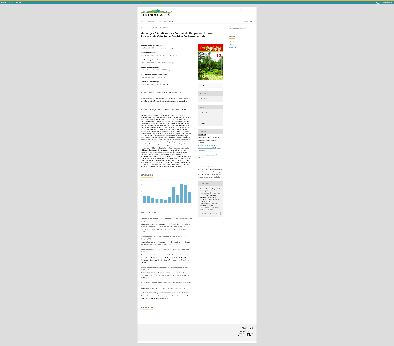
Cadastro (243, 10)
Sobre (171, 21)
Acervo (149, 27)
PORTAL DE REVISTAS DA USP (11, 2)
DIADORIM (201, 155)
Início (143, 27)
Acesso (250, 10)
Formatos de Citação (210, 213)
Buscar (249, 21)
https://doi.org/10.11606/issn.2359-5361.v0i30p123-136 (162, 92)
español (231, 44)
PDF (202, 85)
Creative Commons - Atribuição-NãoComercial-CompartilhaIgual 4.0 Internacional (209, 147)
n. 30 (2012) (157, 27)
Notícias (162, 21)
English (231, 41)
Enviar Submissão (237, 28)
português (232, 47)
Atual (143, 21)
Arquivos (152, 21)
